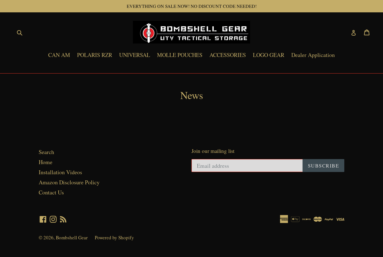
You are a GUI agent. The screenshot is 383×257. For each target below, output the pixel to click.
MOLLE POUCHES (179, 55)
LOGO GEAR (268, 55)
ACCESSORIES (227, 55)
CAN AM (59, 55)
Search (46, 152)
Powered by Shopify (114, 237)
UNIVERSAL (134, 55)
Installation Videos (60, 172)
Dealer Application (313, 55)
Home (45, 162)
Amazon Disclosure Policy (69, 182)
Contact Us (51, 192)
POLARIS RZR (94, 55)
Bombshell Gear (72, 237)
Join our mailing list (213, 151)
